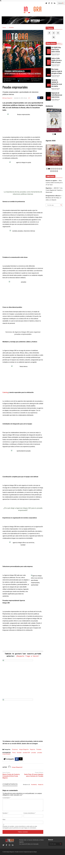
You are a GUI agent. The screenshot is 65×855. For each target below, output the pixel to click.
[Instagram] (51, 3)
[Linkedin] (54, 3)
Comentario (6, 797)
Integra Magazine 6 (55, 99)
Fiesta (14, 752)
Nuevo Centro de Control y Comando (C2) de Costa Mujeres (11, 776)
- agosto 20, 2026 (55, 89)
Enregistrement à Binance (53, 195)
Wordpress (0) (26, 784)
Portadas (38, 749)
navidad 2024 (26, 752)
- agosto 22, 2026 (55, 55)
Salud (48, 74)
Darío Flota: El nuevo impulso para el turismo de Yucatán (33, 775)
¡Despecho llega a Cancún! (27, 656)
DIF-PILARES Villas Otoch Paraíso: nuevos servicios (56, 49)
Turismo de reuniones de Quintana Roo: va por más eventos (56, 83)
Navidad (19, 752)
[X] (53, 33)
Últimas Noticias (51, 43)
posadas (33, 752)
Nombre (5, 813)
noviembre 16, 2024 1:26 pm (20, 98)
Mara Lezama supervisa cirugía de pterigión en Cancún (56, 71)
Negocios (32, 749)
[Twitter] (46, 3)
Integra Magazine (24, 749)
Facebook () (34, 784)
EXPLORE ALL (59, 43)
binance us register (51, 180)
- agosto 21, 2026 (55, 65)
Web (4, 819)
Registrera (49, 188)
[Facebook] (49, 3)
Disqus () (40, 784)
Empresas (15, 749)
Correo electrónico (29, 813)
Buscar (60, 3)
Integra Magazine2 (8, 98)
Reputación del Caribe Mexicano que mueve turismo (56, 95)
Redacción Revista (55, 54)
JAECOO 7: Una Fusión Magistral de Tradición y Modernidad (54, 190)
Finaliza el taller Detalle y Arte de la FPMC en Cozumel (56, 60)
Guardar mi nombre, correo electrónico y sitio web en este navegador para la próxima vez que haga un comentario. (20, 827)
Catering (5, 392)
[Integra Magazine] (32, 11)
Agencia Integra (33, 851)
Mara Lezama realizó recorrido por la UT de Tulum (54, 182)
